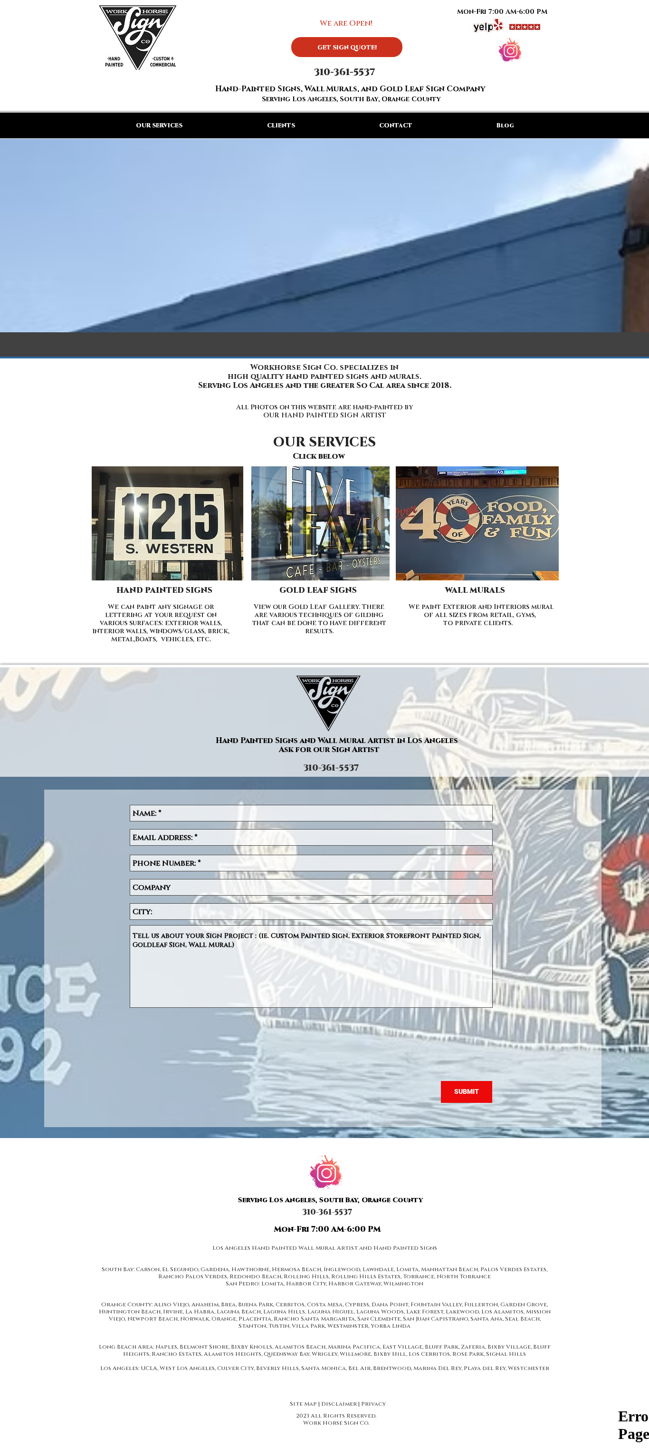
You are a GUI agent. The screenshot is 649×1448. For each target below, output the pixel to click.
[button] (281, 125)
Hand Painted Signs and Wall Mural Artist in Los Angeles (337, 739)
